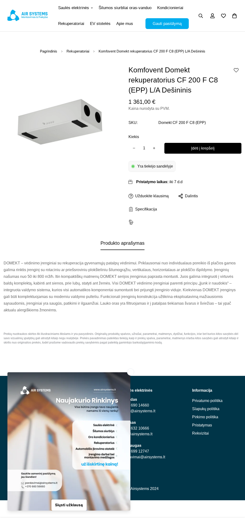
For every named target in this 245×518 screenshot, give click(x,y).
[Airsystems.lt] (27, 15)
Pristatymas (202, 425)
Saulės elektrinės (73, 8)
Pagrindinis (48, 51)
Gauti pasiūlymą (167, 23)
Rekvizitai (200, 433)
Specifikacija (145, 209)
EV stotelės (100, 23)
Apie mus (124, 23)
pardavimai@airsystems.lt (143, 457)
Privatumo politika (207, 401)
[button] (234, 15)
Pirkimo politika (205, 417)
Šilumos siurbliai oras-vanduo (125, 8)
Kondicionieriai (170, 8)
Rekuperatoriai (71, 23)
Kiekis (133, 137)
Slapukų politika (205, 409)
